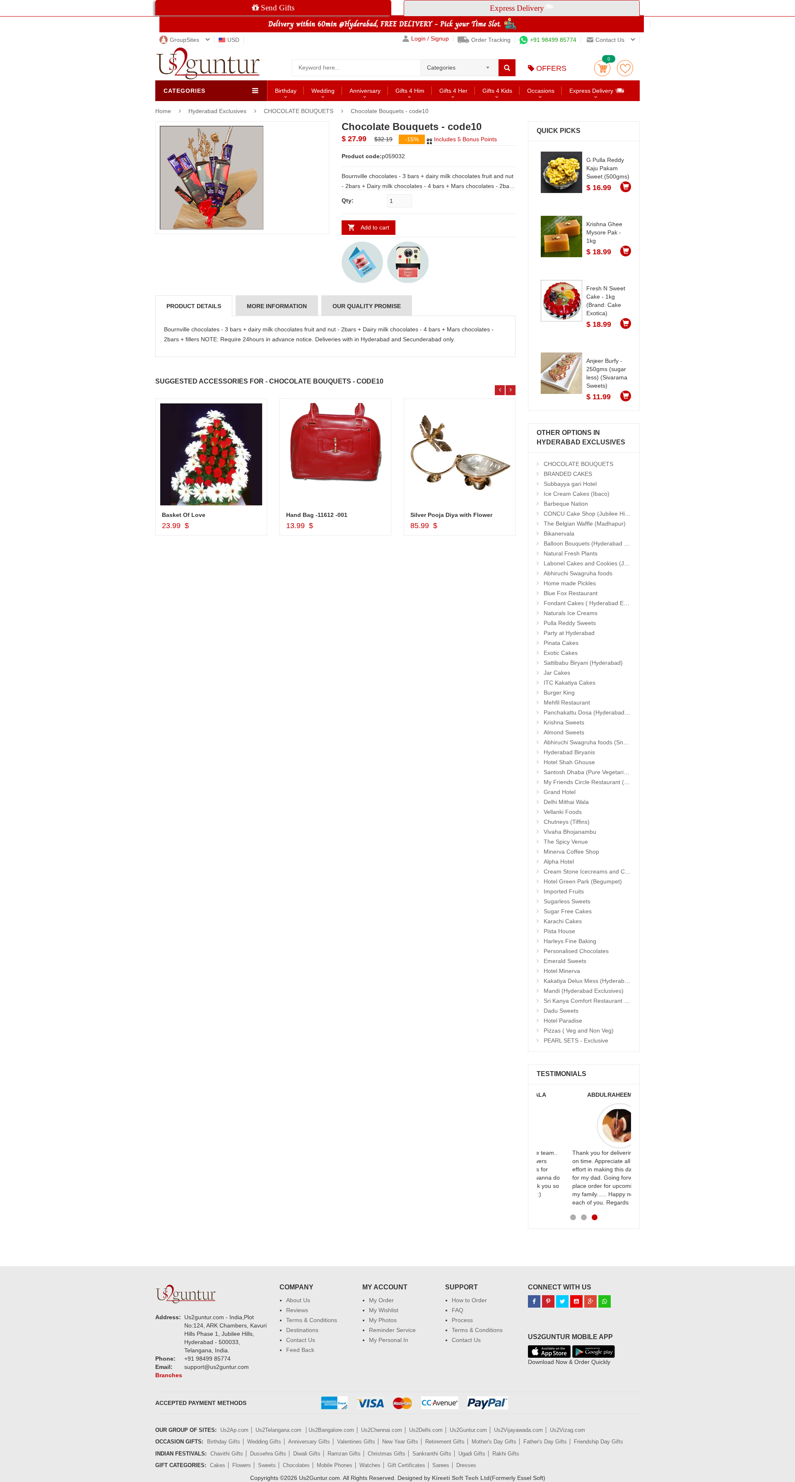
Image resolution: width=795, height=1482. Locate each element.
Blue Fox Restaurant (570, 593)
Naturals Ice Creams (570, 613)
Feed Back (300, 1350)
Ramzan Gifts (344, 1454)
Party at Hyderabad (569, 633)
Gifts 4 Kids (497, 90)
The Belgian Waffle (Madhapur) (585, 523)
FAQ (457, 1310)
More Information (277, 306)
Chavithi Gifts (226, 1454)
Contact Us (300, 1340)
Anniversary (365, 90)
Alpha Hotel (559, 861)
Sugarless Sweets (567, 901)
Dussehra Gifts (268, 1454)
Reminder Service (392, 1330)
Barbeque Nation (566, 503)
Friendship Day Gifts (598, 1442)
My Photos (383, 1320)
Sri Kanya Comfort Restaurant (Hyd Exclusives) (605, 1000)
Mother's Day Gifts (494, 1442)
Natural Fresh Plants (570, 553)
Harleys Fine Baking (570, 941)
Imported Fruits (564, 891)
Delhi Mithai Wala (566, 802)
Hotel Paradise (563, 1020)
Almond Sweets (564, 732)
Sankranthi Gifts (431, 1454)
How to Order (469, 1300)
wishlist (625, 68)
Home (163, 111)
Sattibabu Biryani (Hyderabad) (583, 662)
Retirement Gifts (445, 1442)
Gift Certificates (406, 1465)
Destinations (302, 1330)
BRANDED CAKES (568, 474)
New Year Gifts (400, 1442)
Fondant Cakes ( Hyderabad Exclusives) (596, 603)
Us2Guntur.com (468, 1430)
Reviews (297, 1310)
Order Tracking (491, 39)
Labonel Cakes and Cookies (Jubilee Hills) (599, 563)
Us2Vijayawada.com (518, 1430)
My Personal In (388, 1340)
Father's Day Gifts (545, 1442)
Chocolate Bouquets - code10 (390, 111)
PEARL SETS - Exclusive (576, 1040)
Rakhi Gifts (505, 1454)
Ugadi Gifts (471, 1454)
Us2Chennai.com (381, 1430)
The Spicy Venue (566, 841)
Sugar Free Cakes (568, 911)
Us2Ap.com (234, 1430)
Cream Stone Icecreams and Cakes (590, 871)
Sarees (440, 1465)
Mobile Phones (334, 1465)
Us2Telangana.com (279, 1430)
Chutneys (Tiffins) (567, 821)
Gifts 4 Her (453, 90)
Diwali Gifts (306, 1454)
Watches (370, 1465)
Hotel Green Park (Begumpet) (583, 881)
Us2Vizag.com (567, 1430)
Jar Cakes (557, 672)
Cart (602, 68)
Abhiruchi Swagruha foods (578, 573)
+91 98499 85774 (553, 39)
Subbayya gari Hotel (570, 483)
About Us (298, 1300)
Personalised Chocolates (576, 951)
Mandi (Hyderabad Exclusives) (584, 990)
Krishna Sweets (564, 722)
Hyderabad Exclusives (218, 111)
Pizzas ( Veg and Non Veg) (579, 1030)
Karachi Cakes (563, 921)
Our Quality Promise (366, 306)
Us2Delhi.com (426, 1430)
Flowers (241, 1465)
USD (233, 39)
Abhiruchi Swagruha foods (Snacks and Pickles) (606, 742)
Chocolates (296, 1465)
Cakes (217, 1465)
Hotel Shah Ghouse (569, 762)
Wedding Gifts (264, 1442)
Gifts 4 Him (409, 90)
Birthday (285, 90)
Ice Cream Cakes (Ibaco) (577, 493)
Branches (168, 1375)
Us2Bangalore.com (331, 1430)
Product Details (193, 306)
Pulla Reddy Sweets (570, 623)
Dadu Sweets (561, 1010)
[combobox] (459, 65)
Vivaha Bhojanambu (570, 831)
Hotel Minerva (562, 971)
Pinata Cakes (561, 643)
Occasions (540, 90)
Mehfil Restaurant (567, 702)
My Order (381, 1300)
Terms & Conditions (311, 1320)
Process (462, 1320)
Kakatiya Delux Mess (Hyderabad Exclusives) (603, 981)
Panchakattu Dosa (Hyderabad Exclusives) (599, 712)
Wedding (323, 90)
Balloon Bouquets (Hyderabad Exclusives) (598, 543)
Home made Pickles (570, 583)
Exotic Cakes (561, 652)
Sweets (267, 1465)
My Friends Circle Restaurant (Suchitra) (596, 782)
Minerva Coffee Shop (571, 851)
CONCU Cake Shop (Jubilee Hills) (588, 513)
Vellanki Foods (563, 812)
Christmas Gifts (386, 1454)
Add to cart (375, 227)
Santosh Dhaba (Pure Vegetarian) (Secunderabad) (610, 772)
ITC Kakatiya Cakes (569, 682)
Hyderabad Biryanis (569, 752)
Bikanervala (559, 533)
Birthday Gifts (223, 1442)
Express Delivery (592, 90)
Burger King (559, 692)
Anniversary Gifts (309, 1442)
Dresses (466, 1465)
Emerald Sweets (565, 961)
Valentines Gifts (356, 1442)
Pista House (559, 931)
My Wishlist (383, 1310)
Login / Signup (430, 39)
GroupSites (184, 39)
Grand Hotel (560, 792)
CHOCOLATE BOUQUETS (298, 111)
